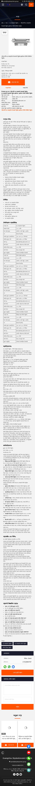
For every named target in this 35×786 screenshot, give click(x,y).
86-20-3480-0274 (28, 1)
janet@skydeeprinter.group (10, 1)
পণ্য (6, 23)
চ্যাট (31, 4)
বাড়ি (2, 23)
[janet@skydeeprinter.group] (29, 770)
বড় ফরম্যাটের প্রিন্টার (13, 23)
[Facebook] (29, 746)
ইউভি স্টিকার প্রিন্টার (7, 647)
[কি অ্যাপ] (9, 667)
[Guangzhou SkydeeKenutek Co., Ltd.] (8, 5)
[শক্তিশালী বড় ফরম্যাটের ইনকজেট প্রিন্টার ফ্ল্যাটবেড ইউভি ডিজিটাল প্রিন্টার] (21, 42)
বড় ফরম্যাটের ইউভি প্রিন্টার (20, 643)
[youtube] (29, 752)
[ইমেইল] (13, 667)
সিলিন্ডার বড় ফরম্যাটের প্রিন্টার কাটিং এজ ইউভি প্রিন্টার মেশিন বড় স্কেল (25, 738)
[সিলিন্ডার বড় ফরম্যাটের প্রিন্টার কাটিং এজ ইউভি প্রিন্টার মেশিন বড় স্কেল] (26, 728)
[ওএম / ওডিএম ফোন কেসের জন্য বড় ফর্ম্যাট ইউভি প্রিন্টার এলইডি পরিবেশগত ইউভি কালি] (9, 728)
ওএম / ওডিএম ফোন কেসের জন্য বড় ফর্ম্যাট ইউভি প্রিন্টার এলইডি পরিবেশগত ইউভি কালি (9, 738)
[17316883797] (29, 764)
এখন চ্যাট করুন (17, 673)
